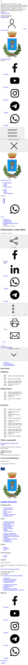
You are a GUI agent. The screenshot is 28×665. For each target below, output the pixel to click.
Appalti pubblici (7, 527)
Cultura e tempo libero (9, 523)
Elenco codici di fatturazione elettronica (10, 569)
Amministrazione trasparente (10, 584)
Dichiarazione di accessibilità (10, 588)
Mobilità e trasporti (8, 531)
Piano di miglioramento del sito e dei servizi (14, 590)
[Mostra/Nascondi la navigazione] (12, 133)
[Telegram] (4, 203)
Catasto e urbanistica (8, 528)
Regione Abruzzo (5, 17)
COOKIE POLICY (5, 13)
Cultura (5, 192)
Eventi (5, 557)
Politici (5, 513)
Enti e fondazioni (8, 511)
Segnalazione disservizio (9, 580)
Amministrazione (8, 220)
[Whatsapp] (15, 214)
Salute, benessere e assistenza (10, 538)
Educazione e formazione (10, 533)
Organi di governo (8, 507)
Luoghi (5, 555)
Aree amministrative (8, 509)
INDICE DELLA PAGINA (14, 348)
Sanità (5, 190)
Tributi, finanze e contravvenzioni (11, 536)
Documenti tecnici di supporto (11, 223)
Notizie (5, 547)
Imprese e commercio (9, 525)
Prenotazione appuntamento (10, 579)
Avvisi (5, 189)
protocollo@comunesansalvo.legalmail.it (13, 575)
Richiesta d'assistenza (9, 582)
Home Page (6, 219)
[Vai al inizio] (1, 466)
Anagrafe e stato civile (9, 521)
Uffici (5, 510)
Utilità (5, 224)
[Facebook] (4, 198)
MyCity (3, 663)
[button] (8, 182)
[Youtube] (4, 200)
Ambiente (6, 537)
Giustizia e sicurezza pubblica (11, 534)
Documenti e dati (8, 222)
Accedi (2, 216)
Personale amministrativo (9, 514)
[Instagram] (4, 201)
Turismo (5, 529)
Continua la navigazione (6, 15)
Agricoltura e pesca (8, 541)
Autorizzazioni (7, 540)
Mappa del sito (4, 660)
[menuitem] (5, 263)
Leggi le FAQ (7, 578)
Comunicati (6, 548)
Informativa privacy (8, 586)
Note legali (6, 587)
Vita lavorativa (7, 524)
